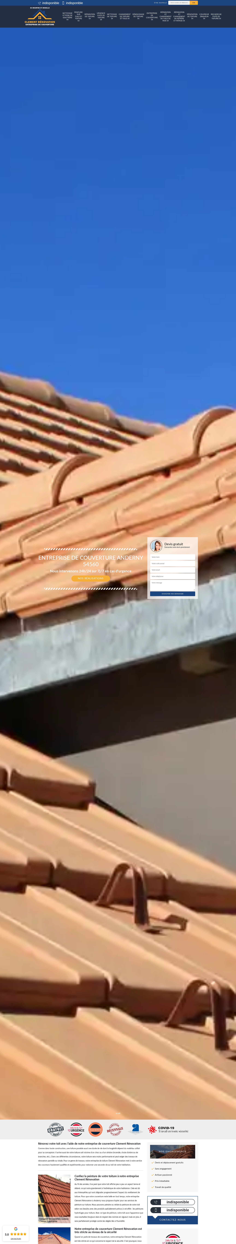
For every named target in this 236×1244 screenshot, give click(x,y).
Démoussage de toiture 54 (138, 16)
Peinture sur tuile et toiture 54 (78, 16)
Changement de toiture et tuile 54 (125, 16)
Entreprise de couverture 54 (152, 16)
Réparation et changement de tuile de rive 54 (165, 16)
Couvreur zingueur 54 (204, 16)
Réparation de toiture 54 (90, 16)
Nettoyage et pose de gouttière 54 (67, 16)
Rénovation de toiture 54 (192, 16)
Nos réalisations (91, 578)
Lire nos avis (16, 1238)
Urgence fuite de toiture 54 (101, 16)
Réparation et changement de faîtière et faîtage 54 (179, 16)
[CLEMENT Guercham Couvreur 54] (39, 17)
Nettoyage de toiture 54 (112, 16)
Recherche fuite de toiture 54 (216, 16)
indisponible (50, 3)
